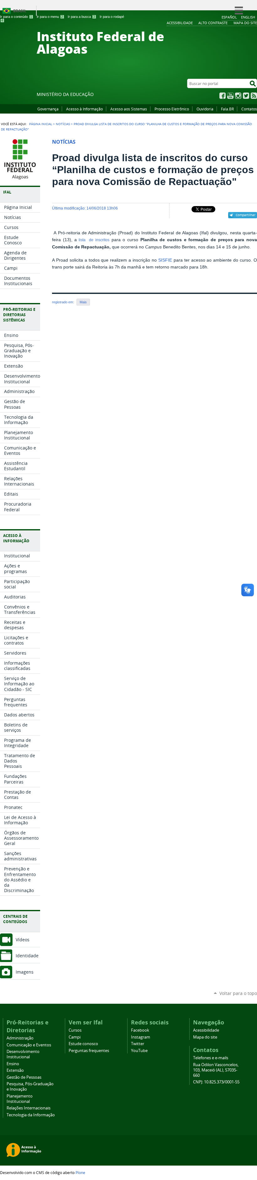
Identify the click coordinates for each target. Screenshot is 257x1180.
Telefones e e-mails (210, 1057)
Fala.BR (227, 108)
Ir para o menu (50, 17)
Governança (48, 108)
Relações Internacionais (28, 1108)
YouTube (230, 96)
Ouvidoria (205, 108)
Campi (75, 1037)
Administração (20, 1038)
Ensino (13, 1063)
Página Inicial (40, 124)
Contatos (249, 108)
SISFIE (165, 260)
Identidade (27, 956)
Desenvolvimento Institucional (23, 1054)
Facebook (222, 96)
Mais (83, 302)
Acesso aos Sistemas (128, 108)
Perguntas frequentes (89, 1050)
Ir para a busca (81, 17)
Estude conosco (83, 1043)
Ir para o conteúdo (16, 17)
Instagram (238, 96)
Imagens (25, 972)
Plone (80, 1172)
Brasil (19, 10)
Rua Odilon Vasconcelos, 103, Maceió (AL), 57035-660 (216, 1070)
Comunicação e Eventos (29, 1045)
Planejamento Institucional (20, 1098)
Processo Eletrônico (172, 108)
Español (229, 17)
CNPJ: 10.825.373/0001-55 (216, 1082)
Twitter (246, 96)
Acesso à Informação (84, 108)
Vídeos (22, 940)
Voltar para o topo (238, 993)
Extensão (15, 1070)
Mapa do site (205, 1037)
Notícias (63, 124)
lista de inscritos (93, 240)
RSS (254, 96)
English (248, 17)
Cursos (75, 1030)
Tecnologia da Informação (31, 1115)
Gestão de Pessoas (24, 1077)
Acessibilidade (206, 1030)
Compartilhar (245, 215)
